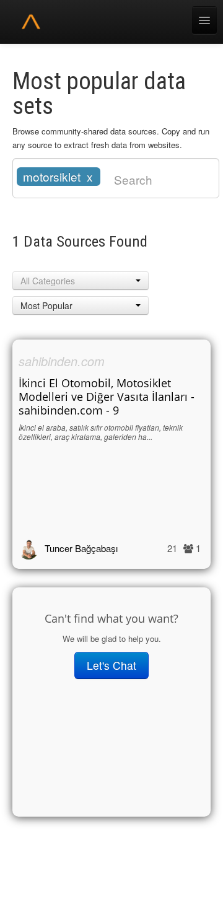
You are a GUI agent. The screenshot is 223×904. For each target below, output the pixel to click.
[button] (80, 280)
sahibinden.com (62, 361)
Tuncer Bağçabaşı (81, 548)
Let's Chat (111, 665)
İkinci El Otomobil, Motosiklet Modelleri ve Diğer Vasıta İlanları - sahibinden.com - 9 (107, 396)
